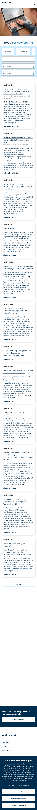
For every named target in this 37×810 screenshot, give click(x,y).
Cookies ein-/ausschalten (17, 785)
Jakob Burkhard (23, 145)
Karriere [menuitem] (18, 746)
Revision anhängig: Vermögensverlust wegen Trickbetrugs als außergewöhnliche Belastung (17, 353)
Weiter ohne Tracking (18, 799)
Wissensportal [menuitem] (18, 750)
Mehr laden (18, 584)
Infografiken (23, 51)
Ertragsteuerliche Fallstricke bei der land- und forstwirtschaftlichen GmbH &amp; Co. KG (18, 140)
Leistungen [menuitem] (18, 743)
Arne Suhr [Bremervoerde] (14, 96)
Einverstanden (18, 792)
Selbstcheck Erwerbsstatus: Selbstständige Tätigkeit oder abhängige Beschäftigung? (17, 186)
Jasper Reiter (10, 145)
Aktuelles (8, 51)
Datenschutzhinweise (18, 805)
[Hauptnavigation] (34, 4)
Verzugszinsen (8, 229)
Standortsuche (18, 720)
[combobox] (18, 67)
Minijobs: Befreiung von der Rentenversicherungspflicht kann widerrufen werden (15, 310)
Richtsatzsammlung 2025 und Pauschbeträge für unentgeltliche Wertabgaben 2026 (15, 501)
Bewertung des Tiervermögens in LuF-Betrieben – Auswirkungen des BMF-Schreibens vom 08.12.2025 (17, 91)
